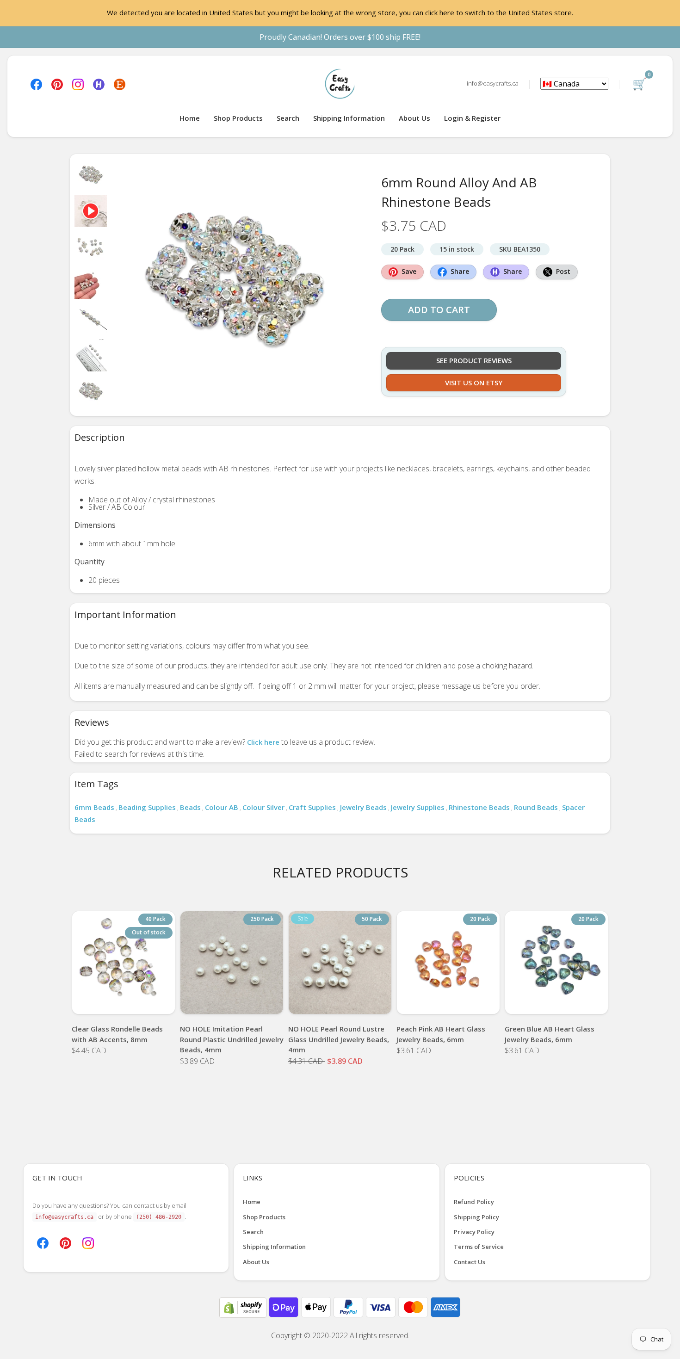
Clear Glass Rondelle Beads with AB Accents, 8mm (117, 1034)
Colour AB (221, 807)
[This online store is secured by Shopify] (243, 1306)
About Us (414, 118)
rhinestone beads (479, 807)
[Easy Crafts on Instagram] (78, 83)
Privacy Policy (474, 1232)
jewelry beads (363, 807)
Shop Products (238, 118)
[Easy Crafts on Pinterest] (57, 83)
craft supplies (312, 807)
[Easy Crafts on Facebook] (36, 83)
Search (288, 118)
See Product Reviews (474, 360)
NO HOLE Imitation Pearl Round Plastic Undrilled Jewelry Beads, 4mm (232, 1039)
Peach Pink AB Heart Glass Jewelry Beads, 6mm (440, 1034)
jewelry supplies (418, 807)
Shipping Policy (476, 1217)
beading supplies (147, 807)
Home (189, 118)
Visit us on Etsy (473, 382)
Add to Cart (439, 309)
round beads (536, 807)
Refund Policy (474, 1202)
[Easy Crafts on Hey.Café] (98, 83)
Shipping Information (349, 118)
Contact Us (469, 1262)
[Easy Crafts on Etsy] (119, 83)
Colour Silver (263, 807)
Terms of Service (479, 1246)
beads (190, 807)
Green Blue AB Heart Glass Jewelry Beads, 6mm (549, 1034)
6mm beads (94, 807)
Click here (263, 742)
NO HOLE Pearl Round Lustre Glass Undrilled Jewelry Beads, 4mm (338, 1039)
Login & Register (472, 118)
